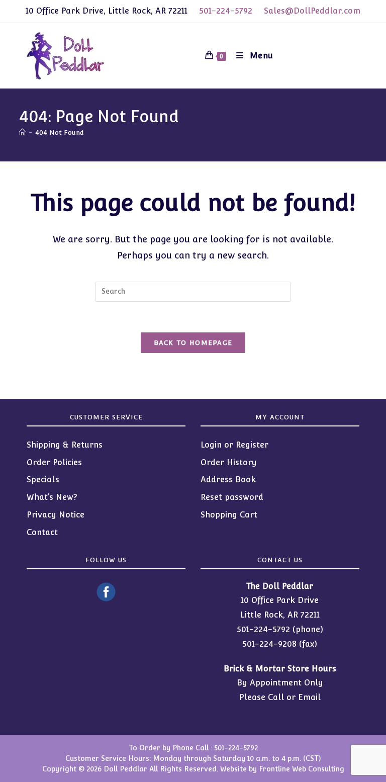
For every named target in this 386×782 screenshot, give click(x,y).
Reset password (232, 497)
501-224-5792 (225, 11)
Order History (229, 462)
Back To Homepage (193, 342)
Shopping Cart (229, 514)
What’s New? (52, 497)
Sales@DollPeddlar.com (312, 11)
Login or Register (234, 445)
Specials (43, 479)
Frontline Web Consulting (301, 769)
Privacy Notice (55, 514)
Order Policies (54, 462)
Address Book (228, 479)
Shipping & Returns (65, 445)
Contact (42, 532)
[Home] (22, 132)
